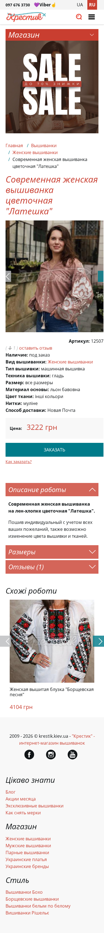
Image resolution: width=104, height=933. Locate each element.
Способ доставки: (26, 410)
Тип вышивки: (23, 369)
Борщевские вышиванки (32, 899)
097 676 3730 (18, 4)
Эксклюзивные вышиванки (35, 806)
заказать (54, 450)
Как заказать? (19, 461)
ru (92, 5)
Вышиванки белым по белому (38, 906)
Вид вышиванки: (26, 362)
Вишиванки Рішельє (27, 913)
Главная (14, 145)
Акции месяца (21, 799)
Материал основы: (27, 389)
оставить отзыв (35, 348)
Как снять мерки (23, 813)
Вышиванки (44, 145)
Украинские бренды (27, 866)
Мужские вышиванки (28, 846)
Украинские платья (26, 859)
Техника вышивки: (28, 376)
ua (80, 5)
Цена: (16, 428)
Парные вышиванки (27, 852)
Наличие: (17, 355)
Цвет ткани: (20, 396)
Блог (11, 792)
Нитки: (14, 403)
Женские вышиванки (35, 152)
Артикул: (79, 341)
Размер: (15, 383)
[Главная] (26, 20)
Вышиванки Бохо (24, 892)
